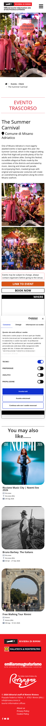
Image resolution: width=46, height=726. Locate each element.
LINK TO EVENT (23, 284)
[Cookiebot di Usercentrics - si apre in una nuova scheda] (28, 318)
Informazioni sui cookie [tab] (35, 325)
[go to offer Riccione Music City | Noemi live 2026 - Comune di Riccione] (23, 463)
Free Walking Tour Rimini (17, 614)
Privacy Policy (23, 711)
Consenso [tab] (7, 325)
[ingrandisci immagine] (23, 204)
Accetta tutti (23, 391)
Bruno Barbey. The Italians (18, 552)
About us (21, 708)
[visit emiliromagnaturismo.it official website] (23, 665)
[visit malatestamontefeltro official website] (23, 651)
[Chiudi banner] (43, 318)
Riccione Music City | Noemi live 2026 (21, 488)
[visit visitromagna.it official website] (23, 681)
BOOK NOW (23, 290)
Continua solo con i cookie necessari (23, 405)
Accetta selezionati (23, 398)
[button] (41, 6)
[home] (6, 84)
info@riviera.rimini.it (11, 700)
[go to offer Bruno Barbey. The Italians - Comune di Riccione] (23, 527)
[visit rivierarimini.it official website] (23, 640)
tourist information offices (13, 703)
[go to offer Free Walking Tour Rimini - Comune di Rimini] (23, 589)
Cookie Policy (23, 714)
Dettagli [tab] (18, 325)
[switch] (40, 368)
